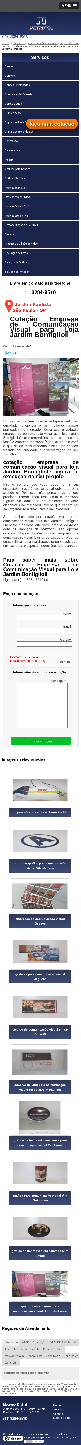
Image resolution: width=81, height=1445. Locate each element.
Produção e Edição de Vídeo (21, 243)
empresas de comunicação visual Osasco (40, 921)
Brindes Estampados (17, 85)
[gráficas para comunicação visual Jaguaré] (40, 952)
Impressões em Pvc (16, 215)
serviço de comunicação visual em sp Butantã (40, 1032)
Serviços (40, 57)
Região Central (52, 1349)
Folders (9, 159)
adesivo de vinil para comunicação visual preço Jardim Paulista (40, 1087)
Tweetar (11, 353)
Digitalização (13, 113)
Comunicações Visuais (18, 94)
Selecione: (11, 1342)
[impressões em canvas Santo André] (40, 790)
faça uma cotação (52, 124)
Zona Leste (35, 1356)
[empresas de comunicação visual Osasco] (40, 896)
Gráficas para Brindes (17, 169)
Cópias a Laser (13, 103)
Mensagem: (59, 681)
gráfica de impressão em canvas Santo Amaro (40, 1253)
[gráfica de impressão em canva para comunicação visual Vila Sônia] (40, 1118)
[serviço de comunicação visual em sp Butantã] (40, 1007)
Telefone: (65, 639)
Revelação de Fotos (16, 253)
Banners (10, 75)
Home (57, 1405)
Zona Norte (53, 1356)
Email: (67, 626)
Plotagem (10, 234)
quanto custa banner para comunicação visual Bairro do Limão (40, 1309)
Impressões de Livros (17, 197)
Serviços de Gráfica (16, 262)
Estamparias (12, 150)
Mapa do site (61, 1417)
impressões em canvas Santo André (40, 812)
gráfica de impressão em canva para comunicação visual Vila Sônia (40, 1142)
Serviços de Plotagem (17, 271)
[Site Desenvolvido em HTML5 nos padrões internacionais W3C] (34, 1441)
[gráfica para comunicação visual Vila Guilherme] (40, 1173)
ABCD (25, 1342)
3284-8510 (19, 36)
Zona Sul (10, 1362)
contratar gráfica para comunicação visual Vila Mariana (40, 866)
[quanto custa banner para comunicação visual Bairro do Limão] (40, 1284)
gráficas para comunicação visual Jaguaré (40, 976)
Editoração (11, 141)
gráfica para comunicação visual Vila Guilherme (40, 1198)
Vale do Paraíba (15, 1356)
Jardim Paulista (30, 1349)
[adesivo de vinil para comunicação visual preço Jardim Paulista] (40, 1062)
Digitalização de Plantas (19, 131)
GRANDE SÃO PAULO (63, 1342)
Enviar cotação (41, 741)
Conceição (39, 1342)
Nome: (67, 613)
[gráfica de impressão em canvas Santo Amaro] (40, 1228)
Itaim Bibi (11, 1349)
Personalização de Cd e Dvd (21, 225)
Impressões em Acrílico (18, 206)
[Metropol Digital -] (40, 20)
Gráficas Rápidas (15, 178)
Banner (9, 66)
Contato (58, 1413)
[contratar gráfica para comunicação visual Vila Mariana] (40, 841)
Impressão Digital (15, 187)
